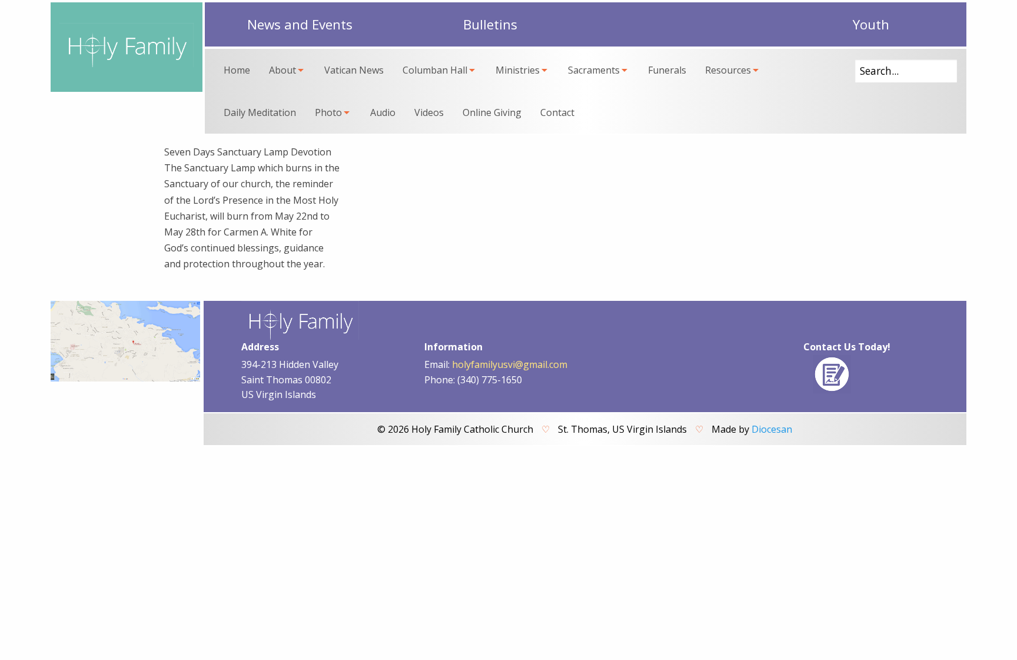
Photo (328, 112)
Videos (429, 112)
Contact (557, 112)
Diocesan (772, 429)
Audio (383, 112)
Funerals (667, 70)
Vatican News (354, 70)
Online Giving (492, 112)
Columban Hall (435, 70)
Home (237, 70)
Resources (728, 70)
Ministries (518, 70)
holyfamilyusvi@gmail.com (509, 364)
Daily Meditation (260, 112)
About (282, 70)
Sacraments (594, 70)
